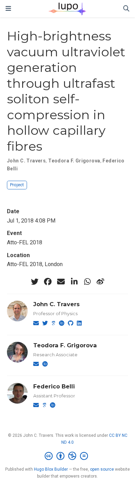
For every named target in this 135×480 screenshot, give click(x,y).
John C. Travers (26, 160)
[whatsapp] (87, 281)
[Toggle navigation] (8, 8)
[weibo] (100, 281)
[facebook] (48, 281)
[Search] (126, 9)
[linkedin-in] (74, 281)
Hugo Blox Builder (51, 469)
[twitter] (34, 281)
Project (17, 184)
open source (102, 469)
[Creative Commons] (68, 456)
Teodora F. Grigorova (74, 160)
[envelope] (61, 281)
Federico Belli (54, 386)
